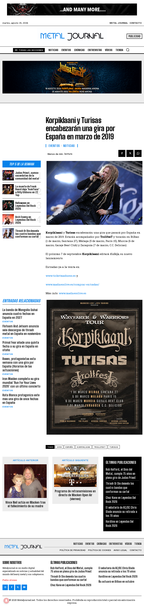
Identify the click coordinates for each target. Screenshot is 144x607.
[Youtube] (24, 587)
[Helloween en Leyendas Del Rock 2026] (8, 205)
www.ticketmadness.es (61, 275)
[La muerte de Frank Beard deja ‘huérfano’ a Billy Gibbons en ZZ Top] (8, 189)
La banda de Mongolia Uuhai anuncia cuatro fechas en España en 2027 (20, 313)
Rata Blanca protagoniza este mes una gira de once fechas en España (21, 398)
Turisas (113, 447)
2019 (59, 447)
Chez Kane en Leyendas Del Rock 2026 (70, 585)
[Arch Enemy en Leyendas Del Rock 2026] (8, 219)
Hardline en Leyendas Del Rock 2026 (118, 576)
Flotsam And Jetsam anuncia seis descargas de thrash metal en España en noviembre (21, 330)
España (69, 447)
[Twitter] (18, 587)
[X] (129, 153)
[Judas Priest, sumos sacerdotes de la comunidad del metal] (8, 175)
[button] (127, 49)
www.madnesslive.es (72, 293)
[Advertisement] (21, 134)
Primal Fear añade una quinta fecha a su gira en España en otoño (20, 346)
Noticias (69, 145)
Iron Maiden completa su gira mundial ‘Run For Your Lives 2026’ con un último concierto (21, 382)
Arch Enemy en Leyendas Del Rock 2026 (25, 219)
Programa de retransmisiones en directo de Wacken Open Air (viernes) (75, 495)
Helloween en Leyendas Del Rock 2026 (25, 205)
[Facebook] (121, 153)
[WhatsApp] (138, 153)
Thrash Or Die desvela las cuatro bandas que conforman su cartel (28, 233)
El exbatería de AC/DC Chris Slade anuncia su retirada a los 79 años (121, 511)
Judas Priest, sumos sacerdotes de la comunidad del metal (27, 175)
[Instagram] (5, 587)
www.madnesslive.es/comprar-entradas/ (72, 284)
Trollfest (100, 447)
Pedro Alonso (9, 580)
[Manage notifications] (6, 600)
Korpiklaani (83, 447)
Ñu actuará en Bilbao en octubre (116, 581)
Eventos (7, 322)
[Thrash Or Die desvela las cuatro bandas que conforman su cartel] (8, 233)
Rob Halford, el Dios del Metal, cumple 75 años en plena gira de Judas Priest (121, 473)
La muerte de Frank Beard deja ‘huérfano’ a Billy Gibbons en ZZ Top (27, 191)
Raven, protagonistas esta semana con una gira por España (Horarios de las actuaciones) (19, 364)
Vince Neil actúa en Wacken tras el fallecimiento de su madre (25, 504)
